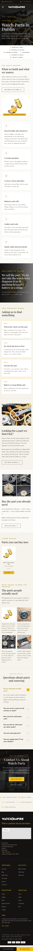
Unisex (19, 900)
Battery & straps (22, 869)
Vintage (3, 910)
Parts (19, 906)
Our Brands (4, 878)
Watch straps (21, 872)
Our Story (4, 869)
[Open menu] (3, 7)
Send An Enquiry (16, 785)
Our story (5, 926)
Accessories (21, 903)
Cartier (3, 894)
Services (4, 881)
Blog (3, 872)
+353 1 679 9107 (6, 852)
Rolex (3, 900)
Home (3, 17)
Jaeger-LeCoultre (6, 903)
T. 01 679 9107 (26, 1)
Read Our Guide (10, 525)
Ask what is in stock (11, 89)
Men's (19, 894)
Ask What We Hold (11, 462)
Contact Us (4, 884)
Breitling (4, 906)
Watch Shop (5, 875)
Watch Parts (21, 875)
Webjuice (11, 939)
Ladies (19, 897)
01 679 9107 (18, 779)
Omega (3, 897)
